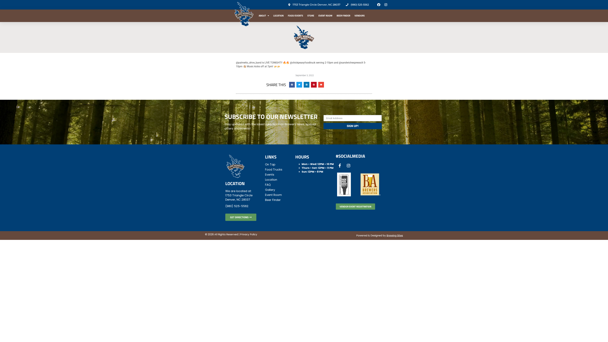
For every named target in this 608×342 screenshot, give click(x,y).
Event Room (325, 15)
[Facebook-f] (340, 165)
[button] (292, 85)
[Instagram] (386, 5)
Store (310, 15)
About (262, 15)
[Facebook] (379, 5)
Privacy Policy (248, 234)
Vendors (360, 15)
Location (278, 15)
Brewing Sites (394, 235)
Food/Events (295, 15)
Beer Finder (343, 15)
